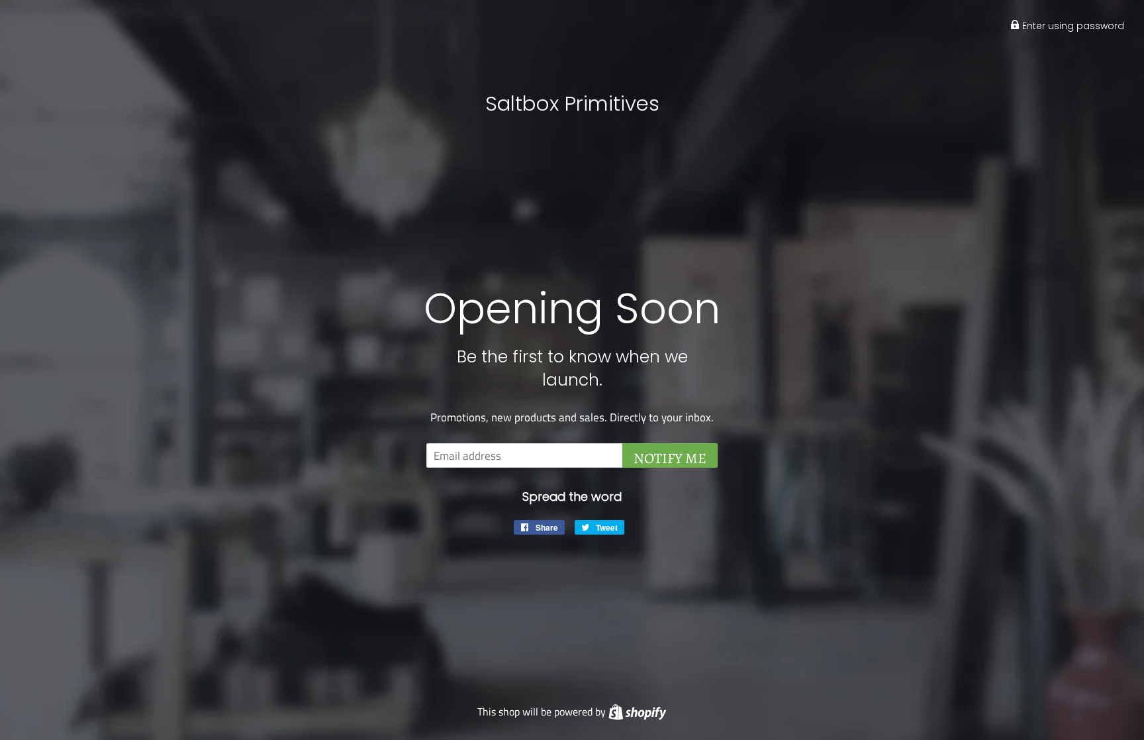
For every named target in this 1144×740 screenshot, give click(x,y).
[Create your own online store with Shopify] (637, 711)
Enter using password (1072, 25)
